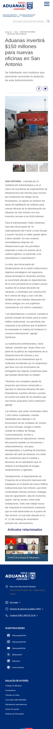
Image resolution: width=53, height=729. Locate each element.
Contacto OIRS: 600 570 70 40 (23, 615)
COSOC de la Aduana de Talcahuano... (24, 557)
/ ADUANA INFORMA (27, 32)
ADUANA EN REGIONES (27, 15)
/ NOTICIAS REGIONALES (16, 34)
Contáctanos (10, 690)
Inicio (16, 32)
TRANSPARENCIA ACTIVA (11, 16)
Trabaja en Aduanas (13, 686)
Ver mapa (14, 602)
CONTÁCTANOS (27, 16)
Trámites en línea (12, 695)
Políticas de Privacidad (14, 714)
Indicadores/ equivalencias (16, 704)
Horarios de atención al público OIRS (25, 609)
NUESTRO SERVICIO (10, 15)
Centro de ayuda (12, 709)
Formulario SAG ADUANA (15, 700)
